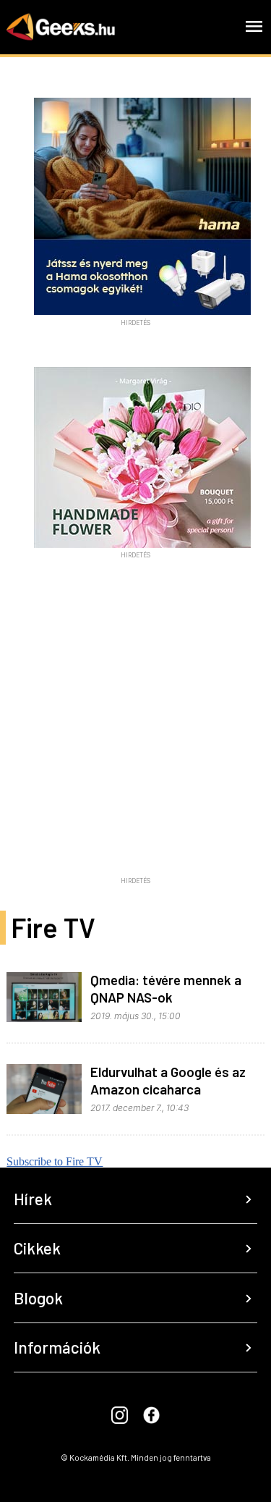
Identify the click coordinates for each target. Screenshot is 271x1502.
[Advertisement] (135, 735)
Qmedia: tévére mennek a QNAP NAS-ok (165, 988)
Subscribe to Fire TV (55, 1161)
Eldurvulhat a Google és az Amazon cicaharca (168, 1080)
